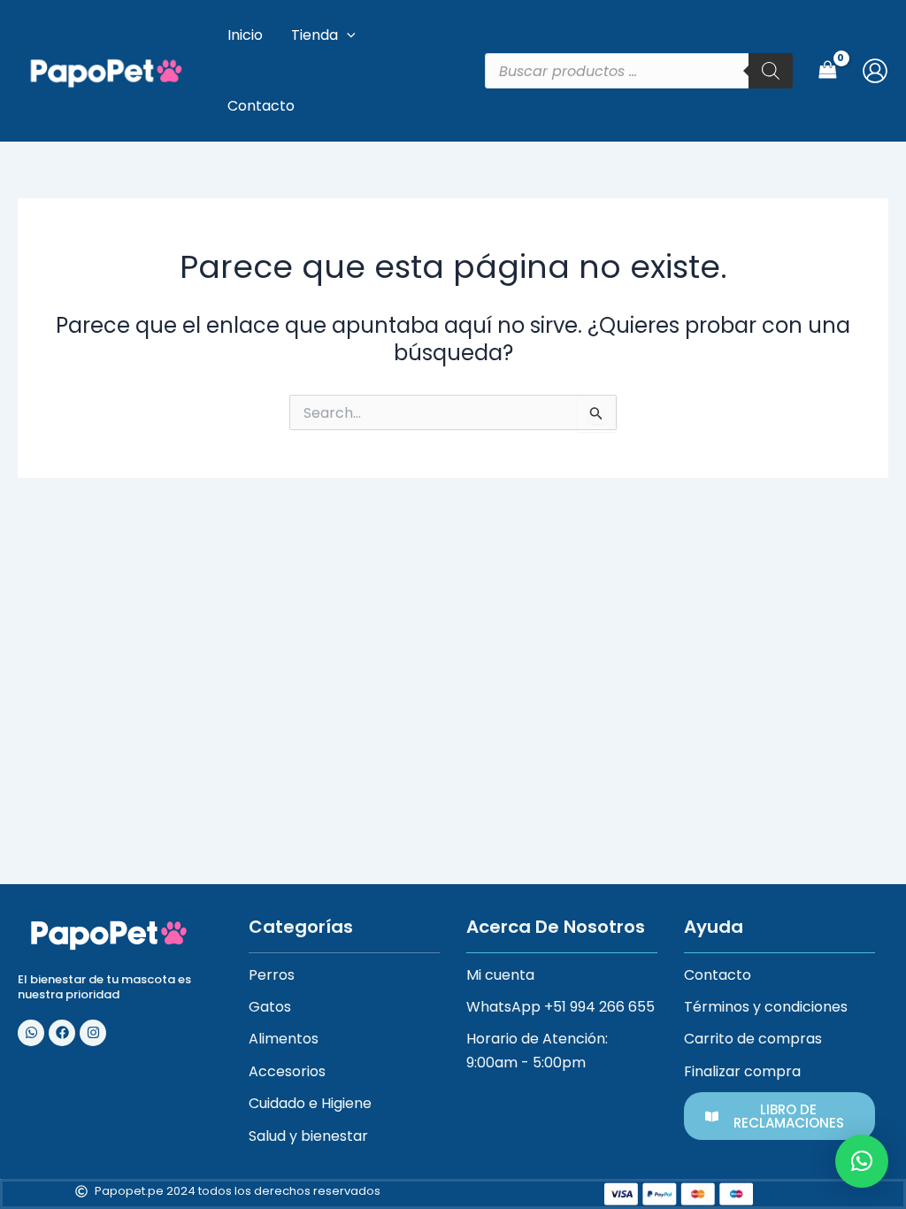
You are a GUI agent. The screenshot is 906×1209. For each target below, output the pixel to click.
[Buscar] (771, 71)
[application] (347, 35)
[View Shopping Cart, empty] (827, 70)
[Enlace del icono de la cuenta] (875, 71)
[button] (861, 1161)
